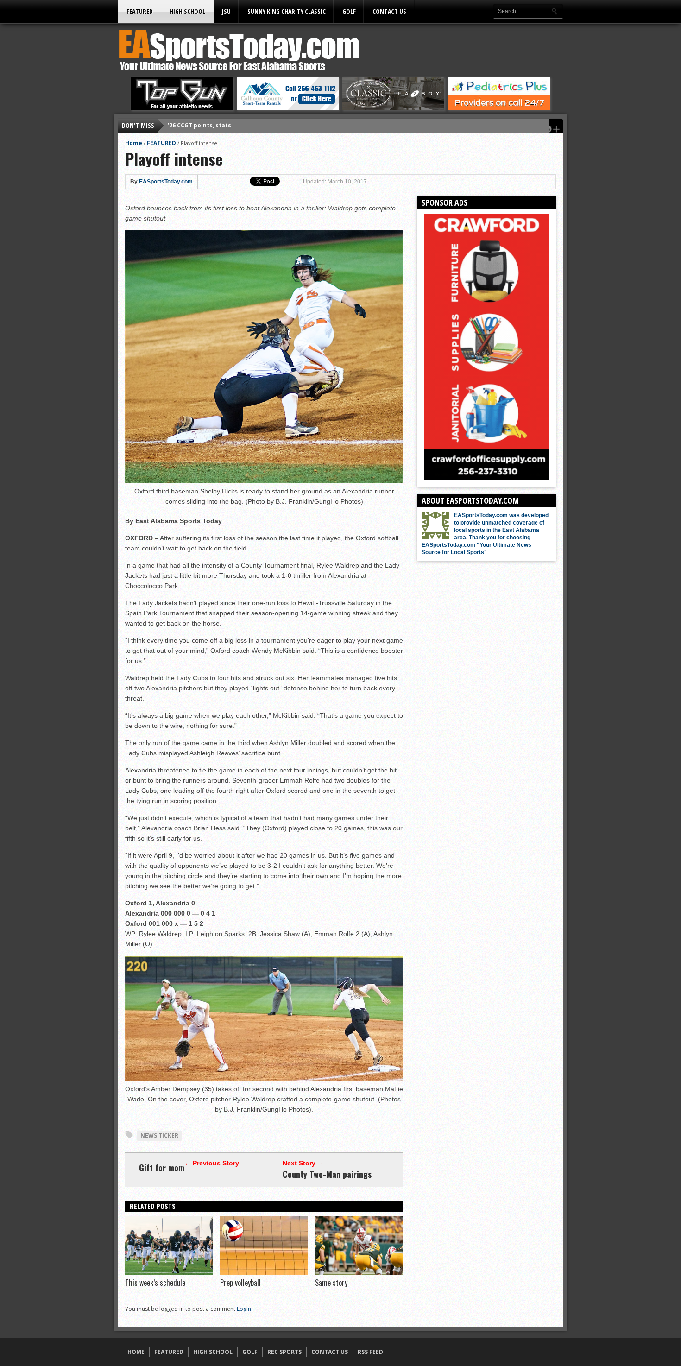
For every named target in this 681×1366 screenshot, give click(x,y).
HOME (136, 1352)
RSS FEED (370, 1352)
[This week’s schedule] (169, 1273)
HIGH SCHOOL (187, 11)
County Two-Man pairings (327, 1174)
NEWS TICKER (159, 1135)
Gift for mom (161, 1167)
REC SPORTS (284, 1352)
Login (244, 1309)
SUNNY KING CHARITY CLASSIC (286, 11)
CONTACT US (389, 11)
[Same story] (359, 1273)
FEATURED (139, 11)
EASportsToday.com (166, 181)
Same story (331, 1282)
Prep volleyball (240, 1282)
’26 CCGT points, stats (199, 125)
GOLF (349, 11)
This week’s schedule (155, 1282)
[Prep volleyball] (264, 1273)
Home (133, 143)
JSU (226, 11)
